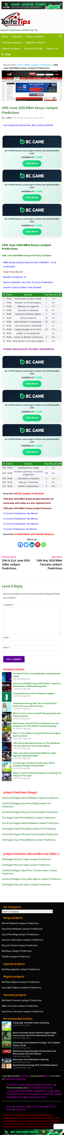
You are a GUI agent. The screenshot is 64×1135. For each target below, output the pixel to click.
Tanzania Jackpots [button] (12, 42)
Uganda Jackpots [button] (35, 42)
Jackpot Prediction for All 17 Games (33, 1092)
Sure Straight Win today (48, 1093)
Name (6, 637)
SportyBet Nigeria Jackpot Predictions (21, 987)
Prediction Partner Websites (21, 1084)
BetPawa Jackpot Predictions (17, 950)
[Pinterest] (37, 544)
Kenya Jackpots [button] (35, 36)
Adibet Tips (44, 1090)
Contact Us (52, 48)
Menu (8, 54)
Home (4, 36)
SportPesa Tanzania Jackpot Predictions (22, 1011)
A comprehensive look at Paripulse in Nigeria (34, 693)
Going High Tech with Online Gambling (31, 1022)
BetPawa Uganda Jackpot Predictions (21, 969)
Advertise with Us (46, 1084)
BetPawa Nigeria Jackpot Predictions (21, 981)
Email (7, 647)
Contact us (19, 1109)
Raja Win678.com (15, 1097)
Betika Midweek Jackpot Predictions (20, 923)
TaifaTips (25, 1075)
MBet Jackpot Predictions (38, 64)
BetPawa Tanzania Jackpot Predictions (22, 1000)
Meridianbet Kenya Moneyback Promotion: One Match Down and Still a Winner (34, 1052)
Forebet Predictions (35, 1097)
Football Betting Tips (40, 1087)
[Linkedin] (32, 544)
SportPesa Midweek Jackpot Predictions (22, 928)
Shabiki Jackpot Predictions (16, 956)
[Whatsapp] (43, 544)
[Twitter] (26, 544)
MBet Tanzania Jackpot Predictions (20, 1005)
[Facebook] (20, 544)
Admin (9, 117)
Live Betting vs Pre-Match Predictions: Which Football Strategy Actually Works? (34, 764)
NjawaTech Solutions (15, 1078)
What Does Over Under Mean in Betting (31, 1059)
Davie (47, 1075)
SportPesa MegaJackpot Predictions (20, 934)
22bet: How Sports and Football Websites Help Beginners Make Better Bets (34, 754)
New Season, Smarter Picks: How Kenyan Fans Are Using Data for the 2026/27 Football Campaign (36, 724)
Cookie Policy (21, 1106)
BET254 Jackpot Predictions (29, 493)
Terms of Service (38, 1106)
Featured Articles (33, 48)
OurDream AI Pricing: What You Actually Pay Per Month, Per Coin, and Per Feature (35, 704)
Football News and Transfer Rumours (34, 534)
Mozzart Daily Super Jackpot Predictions (22, 939)
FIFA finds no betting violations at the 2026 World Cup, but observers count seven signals (36, 744)
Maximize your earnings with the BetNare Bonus (35, 1065)
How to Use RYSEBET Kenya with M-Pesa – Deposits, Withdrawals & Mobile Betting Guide (37, 685)
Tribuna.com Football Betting (22, 1090)
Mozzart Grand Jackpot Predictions (20, 945)
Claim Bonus (32, 163)
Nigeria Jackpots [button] (11, 48)
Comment (9, 604)
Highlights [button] (17, 36)
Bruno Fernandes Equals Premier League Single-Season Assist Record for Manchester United (35, 1034)
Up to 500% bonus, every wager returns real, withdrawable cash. (32, 152)
